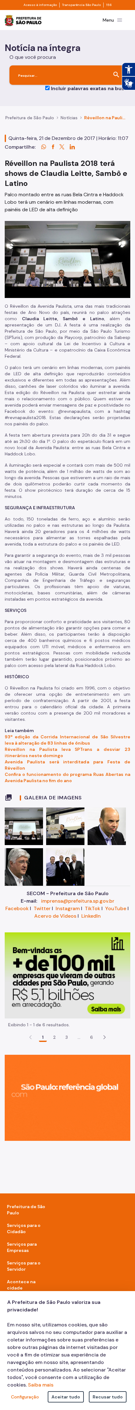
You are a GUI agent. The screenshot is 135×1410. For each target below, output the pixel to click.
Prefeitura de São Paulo (29, 117)
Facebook (17, 908)
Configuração (25, 1397)
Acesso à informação (40, 5)
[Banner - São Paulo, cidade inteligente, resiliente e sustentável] (67, 1097)
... (79, 1037)
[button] (104, 1037)
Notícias (69, 117)
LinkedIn (91, 916)
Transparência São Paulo (81, 5)
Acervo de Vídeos (55, 916)
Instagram (68, 908)
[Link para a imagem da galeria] (24, 826)
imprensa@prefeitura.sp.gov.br (77, 901)
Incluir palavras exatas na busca (90, 88)
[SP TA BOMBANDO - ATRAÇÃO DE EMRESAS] (67, 975)
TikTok (92, 908)
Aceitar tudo (65, 1397)
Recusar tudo (108, 1397)
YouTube (115, 908)
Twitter (42, 908)
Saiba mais (40, 1385)
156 (109, 5)
